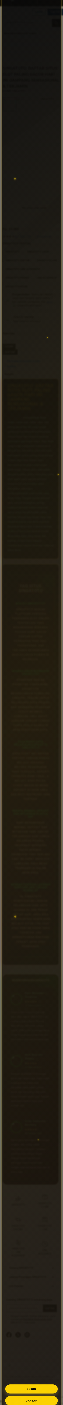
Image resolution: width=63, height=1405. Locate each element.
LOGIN (31, 1389)
